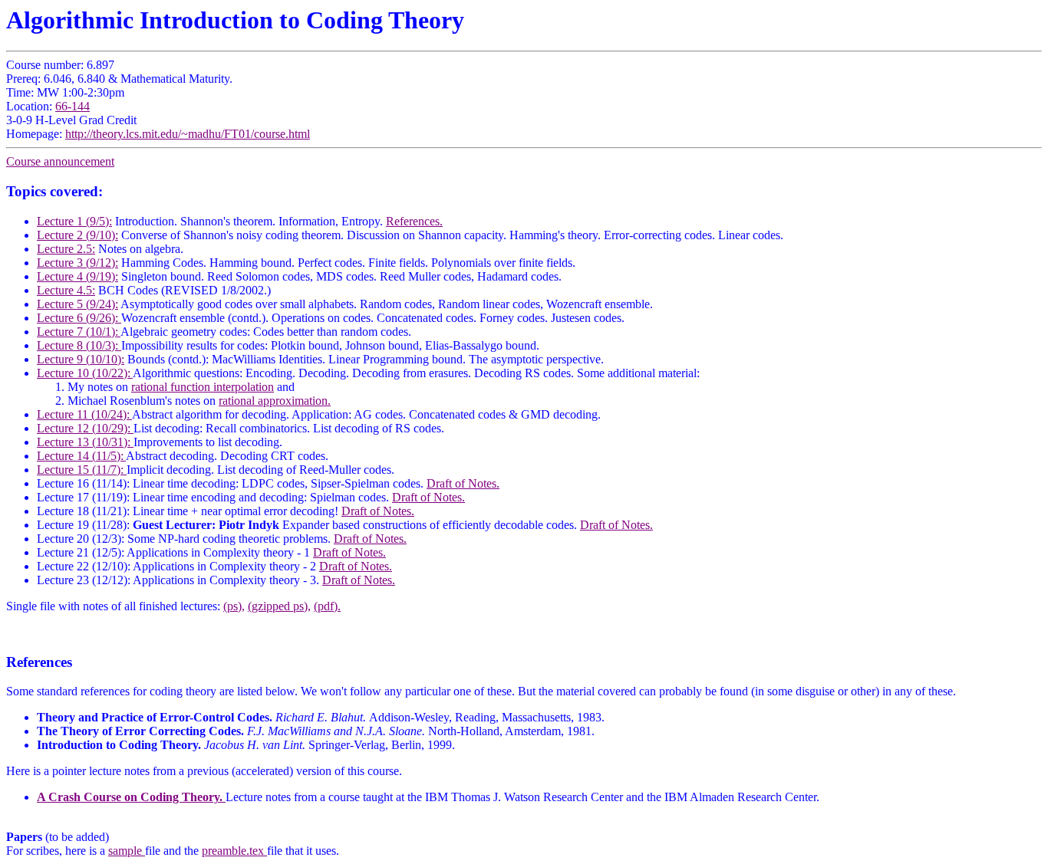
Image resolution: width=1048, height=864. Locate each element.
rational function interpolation (202, 386)
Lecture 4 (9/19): (77, 276)
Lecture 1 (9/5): (74, 221)
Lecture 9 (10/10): (80, 359)
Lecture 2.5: (66, 248)
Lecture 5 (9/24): (77, 303)
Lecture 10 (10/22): (85, 372)
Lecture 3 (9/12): (77, 262)
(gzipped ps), (279, 606)
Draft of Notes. (463, 483)
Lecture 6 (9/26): (79, 317)
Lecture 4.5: (66, 290)
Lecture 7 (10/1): (78, 331)
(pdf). (327, 606)
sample (126, 850)
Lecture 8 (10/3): (79, 345)
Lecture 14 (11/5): (81, 455)
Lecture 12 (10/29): (85, 428)
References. (414, 221)
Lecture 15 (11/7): (82, 469)
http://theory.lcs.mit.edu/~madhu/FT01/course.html (187, 133)
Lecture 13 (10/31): (85, 441)
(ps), (234, 606)
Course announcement (60, 161)
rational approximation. (275, 400)
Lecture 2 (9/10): (77, 234)
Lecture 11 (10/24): (84, 414)
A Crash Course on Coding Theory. (131, 796)
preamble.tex (234, 850)
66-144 (72, 106)
